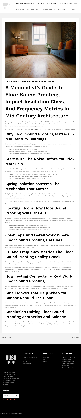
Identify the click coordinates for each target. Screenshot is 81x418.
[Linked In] (14, 399)
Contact (44, 361)
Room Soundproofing (68, 363)
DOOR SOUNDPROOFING (48, 9)
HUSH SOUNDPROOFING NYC (24, 3)
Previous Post (6, 337)
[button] (33, 3)
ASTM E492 (45, 286)
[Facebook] (7, 399)
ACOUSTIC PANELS (52, 3)
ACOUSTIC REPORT (62, 9)
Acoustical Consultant (68, 368)
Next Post (75, 337)
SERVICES (39, 3)
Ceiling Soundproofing (68, 357)
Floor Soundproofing (32, 129)
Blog (43, 359)
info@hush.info (27, 363)
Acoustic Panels (66, 366)
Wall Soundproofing (67, 359)
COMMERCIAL (20, 9)
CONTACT (73, 9)
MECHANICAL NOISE (32, 9)
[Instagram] (3, 399)
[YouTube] (10, 399)
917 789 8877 (27, 361)
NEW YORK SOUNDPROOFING (68, 3)
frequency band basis (45, 264)
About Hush (45, 357)
